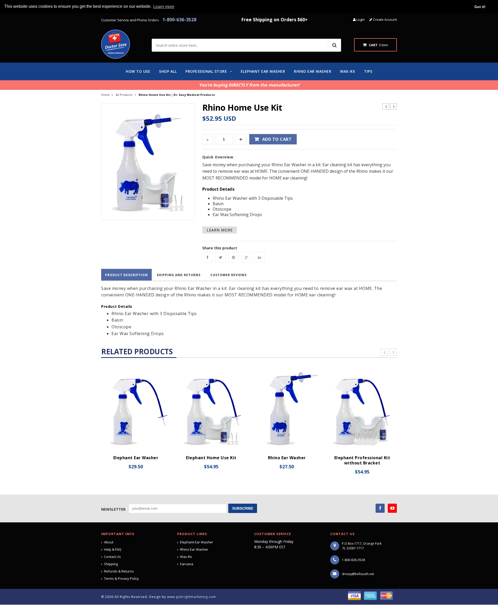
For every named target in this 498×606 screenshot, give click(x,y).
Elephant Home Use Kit (211, 457)
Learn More (220, 230)
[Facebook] (207, 257)
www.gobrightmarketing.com (191, 597)
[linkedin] (259, 257)
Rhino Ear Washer (287, 457)
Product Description (126, 275)
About (108, 542)
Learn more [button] (163, 6)
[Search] (334, 45)
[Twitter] (220, 257)
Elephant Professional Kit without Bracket (362, 460)
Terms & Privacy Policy (121, 578)
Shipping (111, 564)
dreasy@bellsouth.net (358, 574)
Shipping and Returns (178, 275)
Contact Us (112, 556)
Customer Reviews (228, 275)
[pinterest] (233, 257)
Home (105, 95)
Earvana (186, 564)
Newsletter (113, 509)
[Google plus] (246, 257)
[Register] (371, 19)
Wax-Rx (186, 556)
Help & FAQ (112, 549)
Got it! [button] (480, 7)
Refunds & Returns (119, 571)
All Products (124, 95)
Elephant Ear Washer (135, 457)
